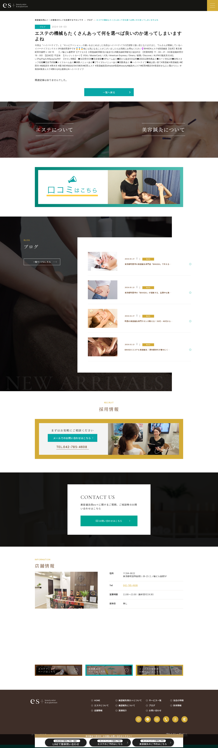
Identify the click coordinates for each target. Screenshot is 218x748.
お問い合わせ (155, 710)
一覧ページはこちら (42, 262)
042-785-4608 (71, 447)
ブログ (152, 705)
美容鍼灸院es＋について (130, 700)
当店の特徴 (178, 700)
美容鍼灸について (126, 705)
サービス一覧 (155, 700)
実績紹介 (122, 710)
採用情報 (177, 705)
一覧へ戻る (109, 92)
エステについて (101, 705)
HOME (97, 700)
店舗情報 (98, 710)
